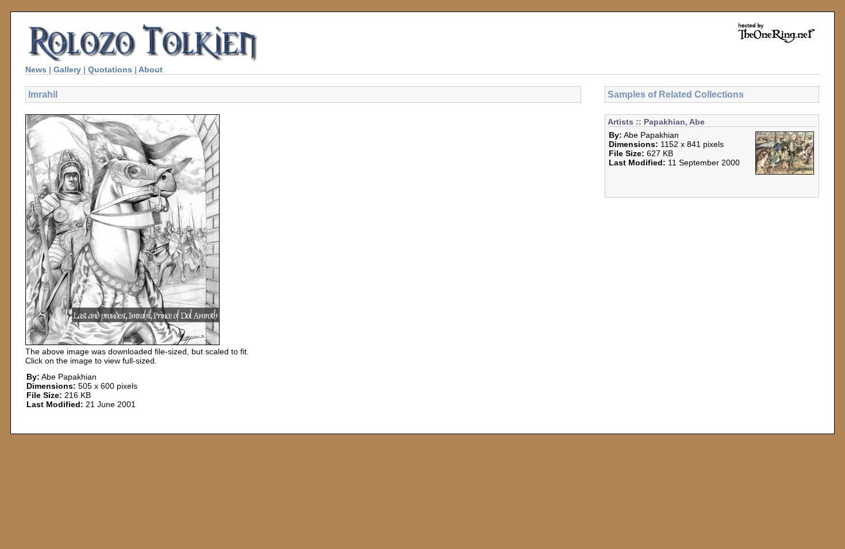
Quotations (110, 69)
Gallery (67, 69)
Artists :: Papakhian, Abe (656, 121)
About (151, 69)
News (36, 69)
